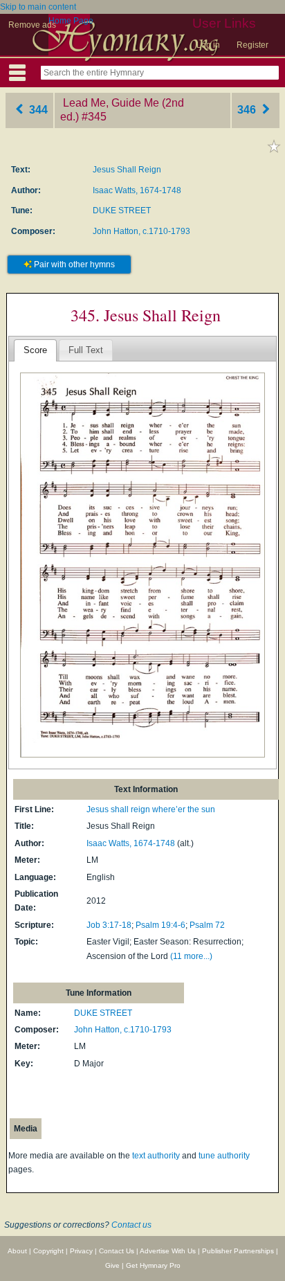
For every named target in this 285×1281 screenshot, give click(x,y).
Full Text (85, 350)
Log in (208, 45)
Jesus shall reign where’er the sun (150, 809)
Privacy (81, 1251)
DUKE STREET (122, 210)
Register (252, 45)
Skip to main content (38, 7)
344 (37, 110)
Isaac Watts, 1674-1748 (137, 190)
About (17, 1251)
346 (248, 110)
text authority (156, 1156)
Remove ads (32, 25)
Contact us (131, 1225)
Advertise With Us (168, 1251)
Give (112, 1265)
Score (35, 350)
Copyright (48, 1251)
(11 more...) (191, 956)
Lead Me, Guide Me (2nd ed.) (122, 110)
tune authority (224, 1156)
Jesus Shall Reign (127, 169)
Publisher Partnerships (238, 1251)
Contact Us (116, 1251)
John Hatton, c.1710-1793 (141, 231)
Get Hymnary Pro (153, 1265)
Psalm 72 (207, 925)
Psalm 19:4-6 (160, 925)
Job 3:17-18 (108, 925)
